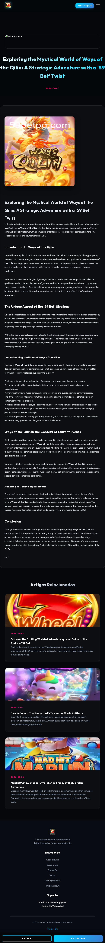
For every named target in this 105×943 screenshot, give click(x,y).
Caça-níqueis (52, 859)
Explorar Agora (85, 5)
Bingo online (52, 864)
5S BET (25, 346)
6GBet (82, 509)
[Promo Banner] (52, 41)
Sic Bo (52, 875)
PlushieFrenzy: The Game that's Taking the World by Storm (47, 713)
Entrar (26, 938)
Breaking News (53, 885)
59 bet (23, 455)
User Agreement (52, 880)
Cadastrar (78, 938)
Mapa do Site (52, 929)
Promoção (52, 870)
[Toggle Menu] (98, 6)
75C (44, 235)
